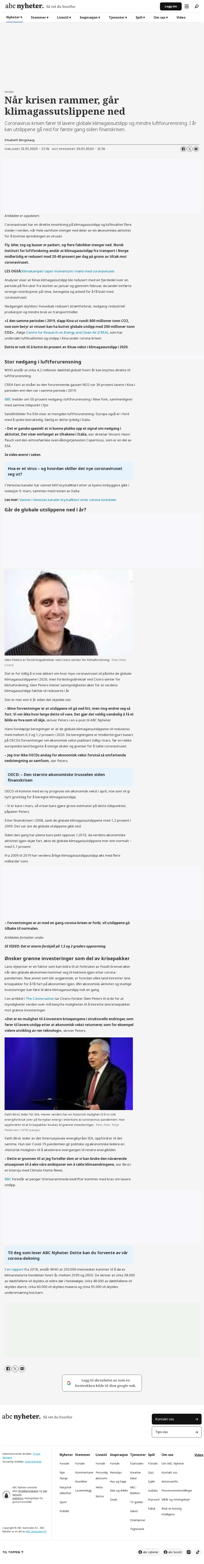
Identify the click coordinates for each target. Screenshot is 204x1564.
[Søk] (197, 6)
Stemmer (38, 17)
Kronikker (81, 1481)
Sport (63, 1502)
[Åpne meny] (186, 6)
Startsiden (136, 1463)
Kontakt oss (164, 1419)
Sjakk (151, 1481)
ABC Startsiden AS (36, 1531)
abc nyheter (150, 1552)
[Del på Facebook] (183, 149)
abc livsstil (174, 1552)
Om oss (159, 17)
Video (181, 17)
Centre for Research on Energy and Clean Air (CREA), (67, 332)
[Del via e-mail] (196, 149)
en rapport (15, 1269)
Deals (113, 1499)
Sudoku (153, 1490)
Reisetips (116, 1472)
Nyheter (13, 17)
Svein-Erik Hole (33, 1461)
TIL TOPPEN (11, 1552)
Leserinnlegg (83, 1490)
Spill (139, 17)
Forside (64, 1463)
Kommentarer (84, 1472)
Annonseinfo (170, 1481)
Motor (100, 1496)
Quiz (151, 1472)
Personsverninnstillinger (177, 1490)
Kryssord (153, 1499)
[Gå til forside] (81, 6)
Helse (99, 1487)
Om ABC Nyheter (173, 1463)
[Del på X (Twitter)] (190, 149)
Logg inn (171, 6)
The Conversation (40, 998)
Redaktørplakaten (28, 1491)
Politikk (64, 1511)
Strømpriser (137, 1520)
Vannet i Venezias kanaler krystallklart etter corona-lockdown (67, 499)
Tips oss (161, 1431)
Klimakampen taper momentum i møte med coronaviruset (68, 271)
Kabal (151, 1508)
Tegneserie (137, 1529)
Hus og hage (118, 1481)
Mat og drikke (119, 1490)
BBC (8, 399)
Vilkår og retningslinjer (176, 1499)
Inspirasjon (89, 17)
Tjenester (117, 17)
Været (134, 1511)
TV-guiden (136, 1502)
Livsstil (63, 17)
